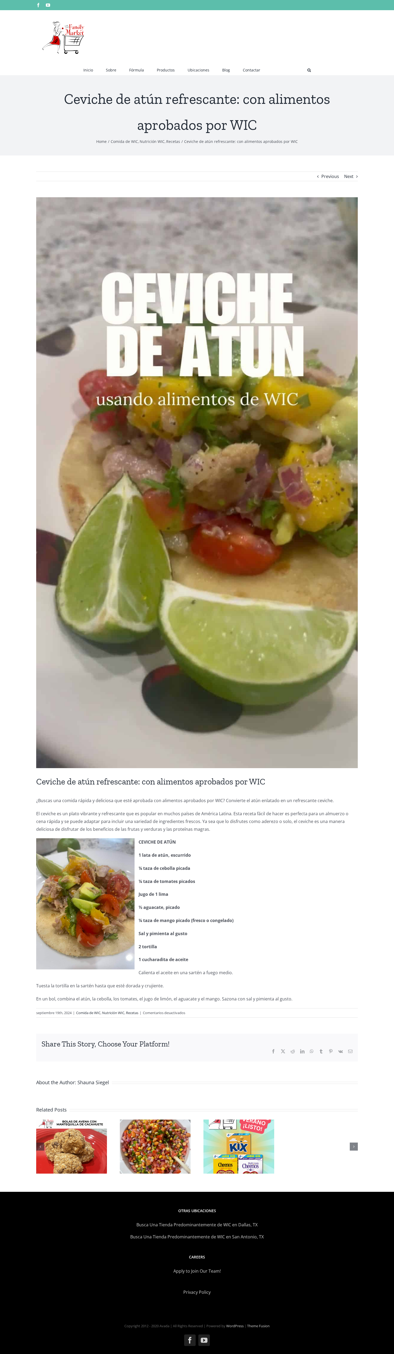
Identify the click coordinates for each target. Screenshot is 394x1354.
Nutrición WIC (113, 1012)
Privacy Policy (197, 1292)
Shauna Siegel (93, 1082)
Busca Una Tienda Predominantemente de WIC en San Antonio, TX (197, 1237)
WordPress (235, 1325)
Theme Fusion (258, 1325)
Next (349, 176)
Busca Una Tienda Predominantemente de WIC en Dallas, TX (197, 1225)
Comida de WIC (88, 1012)
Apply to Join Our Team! (197, 1271)
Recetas (132, 1012)
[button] (309, 69)
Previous (330, 176)
